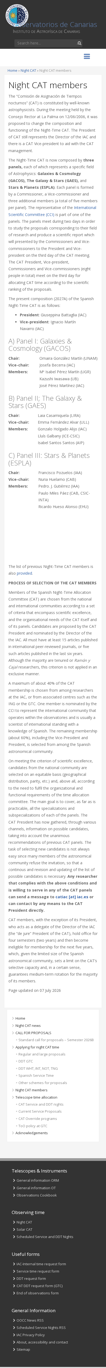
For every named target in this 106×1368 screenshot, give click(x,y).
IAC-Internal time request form (41, 1263)
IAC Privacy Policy (31, 1334)
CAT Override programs (37, 1118)
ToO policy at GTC (32, 1125)
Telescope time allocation (36, 1097)
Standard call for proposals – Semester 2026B (56, 1039)
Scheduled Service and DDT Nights (45, 1236)
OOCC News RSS (30, 1320)
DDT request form (31, 1278)
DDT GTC (25, 1061)
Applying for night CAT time (37, 1047)
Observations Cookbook (37, 1195)
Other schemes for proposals (42, 1082)
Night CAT (28, 70)
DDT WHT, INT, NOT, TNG (38, 1068)
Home (12, 70)
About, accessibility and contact (42, 1342)
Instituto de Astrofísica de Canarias (46, 31)
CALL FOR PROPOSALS (33, 1032)
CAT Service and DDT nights (41, 1104)
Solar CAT (24, 1229)
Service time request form (38, 1271)
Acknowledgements (31, 1132)
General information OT (36, 1187)
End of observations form (38, 1293)
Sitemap (23, 1349)
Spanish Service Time (36, 1075)
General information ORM (38, 1180)
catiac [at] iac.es (71, 896)
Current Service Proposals (40, 1111)
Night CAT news (28, 1025)
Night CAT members (31, 1090)
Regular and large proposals (42, 1054)
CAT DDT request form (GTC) (40, 1285)
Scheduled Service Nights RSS (41, 1327)
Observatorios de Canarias (54, 24)
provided (24, 573)
